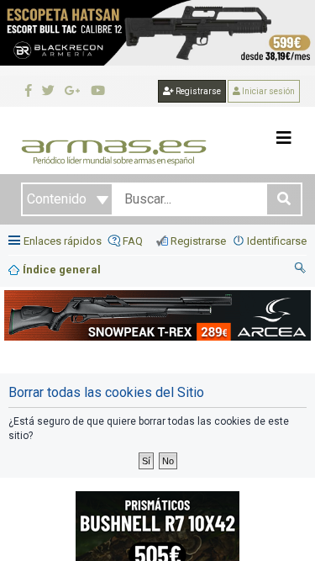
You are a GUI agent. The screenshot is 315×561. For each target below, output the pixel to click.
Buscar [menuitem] (301, 270)
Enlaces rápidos (63, 241)
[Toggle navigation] (283, 138)
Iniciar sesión (267, 91)
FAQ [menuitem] (133, 241)
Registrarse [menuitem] (198, 241)
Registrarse (197, 91)
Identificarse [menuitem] (277, 241)
